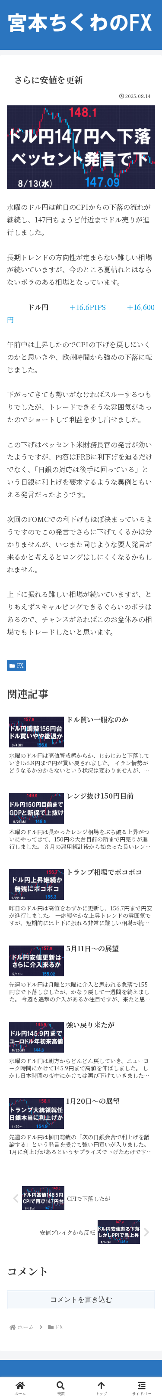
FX (20, 665)
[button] (144, 1194)
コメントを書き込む (81, 1299)
